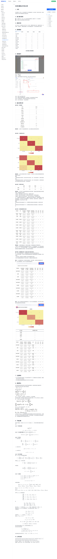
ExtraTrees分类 (4, 35)
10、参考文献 (49, 26)
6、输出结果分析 (50, 21)
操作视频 (52, 9)
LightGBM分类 (4, 42)
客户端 (19, 1)
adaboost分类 (4, 30)
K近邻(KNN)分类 (4, 36)
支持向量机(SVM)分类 (5, 39)
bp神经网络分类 (4, 38)
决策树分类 (3, 27)
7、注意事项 (49, 22)
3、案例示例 (49, 17)
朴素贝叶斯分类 (4, 44)
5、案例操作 (49, 19)
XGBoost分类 (4, 41)
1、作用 (49, 14)
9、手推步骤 (49, 25)
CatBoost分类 (4, 33)
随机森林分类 (4, 29)
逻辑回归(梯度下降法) (5, 45)
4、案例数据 (49, 18)
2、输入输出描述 (50, 15)
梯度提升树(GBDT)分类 (5, 32)
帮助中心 (14, 1)
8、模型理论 (49, 23)
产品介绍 (9, 1)
